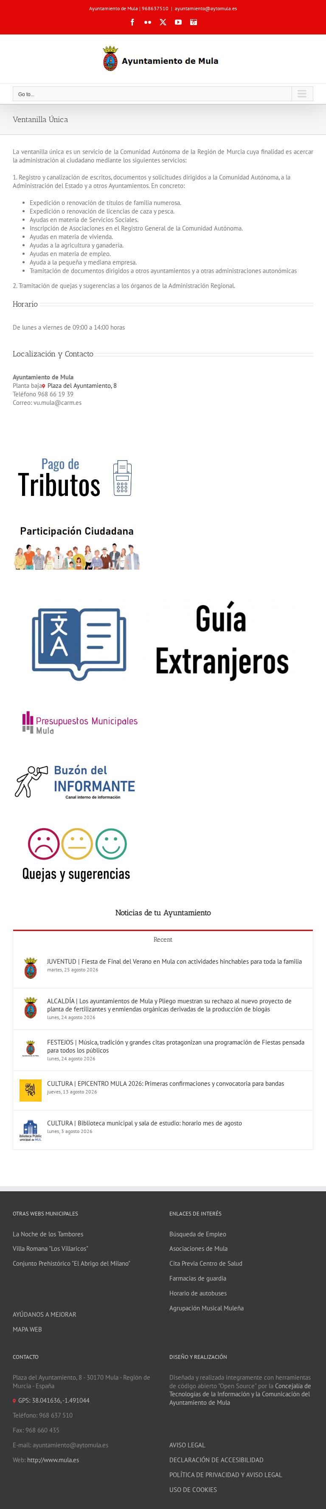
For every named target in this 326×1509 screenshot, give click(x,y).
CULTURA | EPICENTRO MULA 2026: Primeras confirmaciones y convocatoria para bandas (165, 1083)
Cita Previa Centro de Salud (205, 1263)
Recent (163, 939)
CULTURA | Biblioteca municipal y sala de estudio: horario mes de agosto (144, 1123)
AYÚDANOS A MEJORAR (44, 1314)
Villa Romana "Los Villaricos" (50, 1248)
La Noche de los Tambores (48, 1234)
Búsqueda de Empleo (197, 1234)
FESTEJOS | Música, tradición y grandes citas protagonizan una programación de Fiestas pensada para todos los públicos (175, 1046)
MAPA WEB (27, 1329)
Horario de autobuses (198, 1293)
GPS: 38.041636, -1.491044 (54, 1400)
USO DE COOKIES (193, 1490)
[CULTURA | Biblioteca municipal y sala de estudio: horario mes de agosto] (31, 1123)
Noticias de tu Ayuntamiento (163, 912)
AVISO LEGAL (187, 1445)
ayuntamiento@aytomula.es (206, 8)
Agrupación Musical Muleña (206, 1308)
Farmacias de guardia (197, 1278)
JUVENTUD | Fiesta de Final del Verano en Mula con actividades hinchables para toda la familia (174, 961)
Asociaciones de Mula (198, 1248)
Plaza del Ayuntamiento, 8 (82, 386)
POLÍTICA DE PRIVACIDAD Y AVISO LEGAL (225, 1475)
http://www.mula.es (53, 1460)
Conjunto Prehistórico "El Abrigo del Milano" (71, 1263)
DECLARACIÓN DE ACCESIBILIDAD (216, 1460)
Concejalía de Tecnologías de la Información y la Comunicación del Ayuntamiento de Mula (240, 1394)
